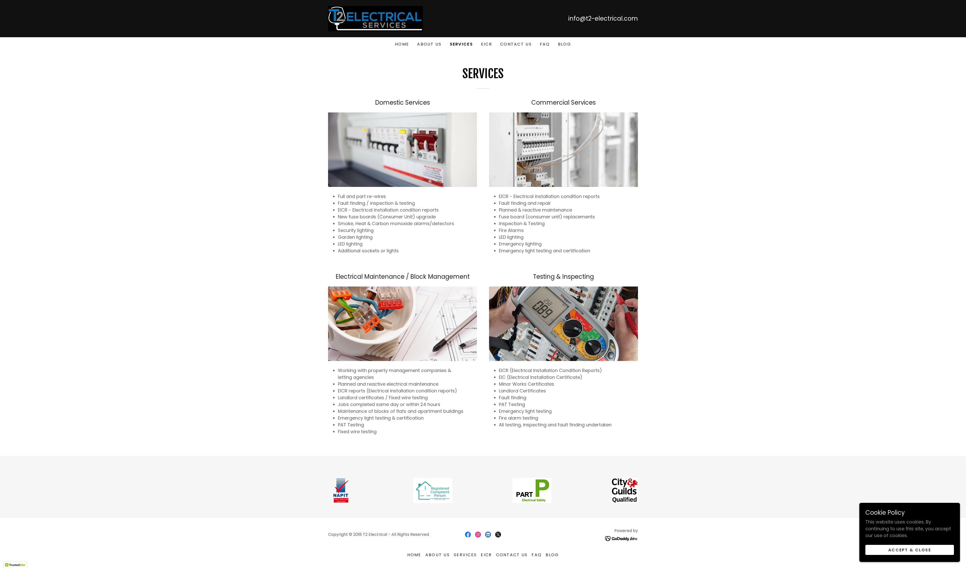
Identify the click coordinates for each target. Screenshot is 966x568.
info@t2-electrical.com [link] (603, 18)
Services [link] (461, 44)
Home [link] (402, 44)
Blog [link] (564, 44)
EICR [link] (486, 44)
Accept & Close (909, 550)
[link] (375, 18)
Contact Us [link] (516, 44)
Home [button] (414, 555)
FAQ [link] (545, 44)
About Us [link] (429, 44)
